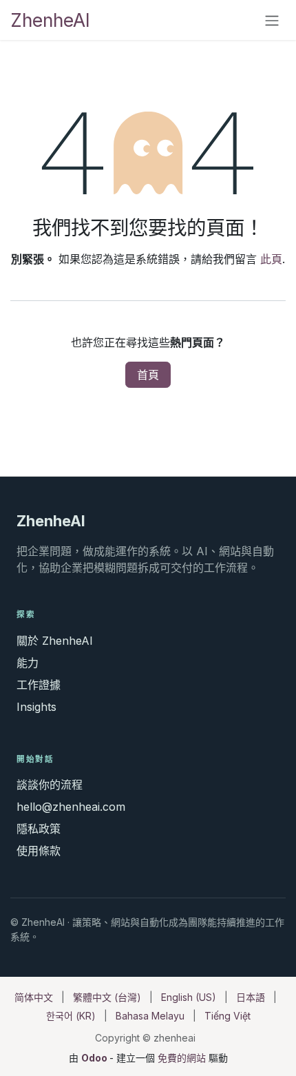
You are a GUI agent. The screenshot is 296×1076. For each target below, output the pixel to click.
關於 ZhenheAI (55, 641)
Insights (36, 707)
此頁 (271, 259)
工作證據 (39, 685)
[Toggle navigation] (272, 20)
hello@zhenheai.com (71, 807)
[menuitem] (33, 997)
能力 (28, 663)
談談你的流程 (50, 785)
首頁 (148, 375)
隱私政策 (39, 829)
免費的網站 (182, 1058)
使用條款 (39, 851)
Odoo (95, 1058)
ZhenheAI (50, 20)
